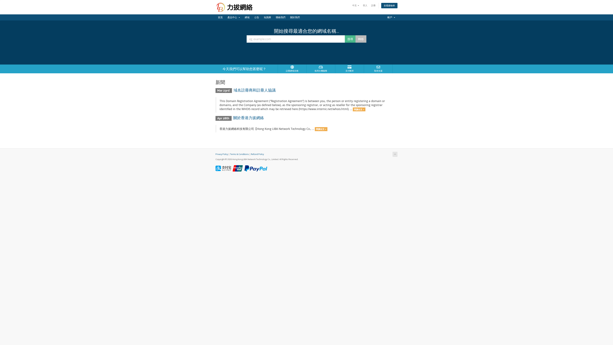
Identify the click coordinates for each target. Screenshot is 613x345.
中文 (354, 5)
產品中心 (232, 17)
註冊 (373, 5)
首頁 (220, 17)
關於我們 (295, 17)
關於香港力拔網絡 (248, 117)
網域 (247, 17)
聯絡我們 (280, 17)
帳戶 (390, 17)
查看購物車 (389, 5)
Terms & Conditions (239, 154)
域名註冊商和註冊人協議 (255, 90)
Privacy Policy (222, 154)
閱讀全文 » (359, 109)
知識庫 (267, 17)
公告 (256, 17)
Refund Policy (257, 154)
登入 (365, 5)
